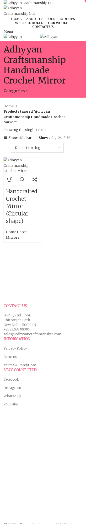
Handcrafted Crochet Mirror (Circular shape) (21, 206)
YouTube (11, 404)
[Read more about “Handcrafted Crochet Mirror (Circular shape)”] (10, 179)
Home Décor (16, 232)
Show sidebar (20, 137)
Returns (10, 357)
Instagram (12, 388)
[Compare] (35, 179)
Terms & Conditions (20, 365)
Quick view (22, 179)
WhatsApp (12, 396)
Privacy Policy (15, 348)
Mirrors (12, 237)
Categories (14, 91)
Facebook (11, 379)
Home (9, 106)
